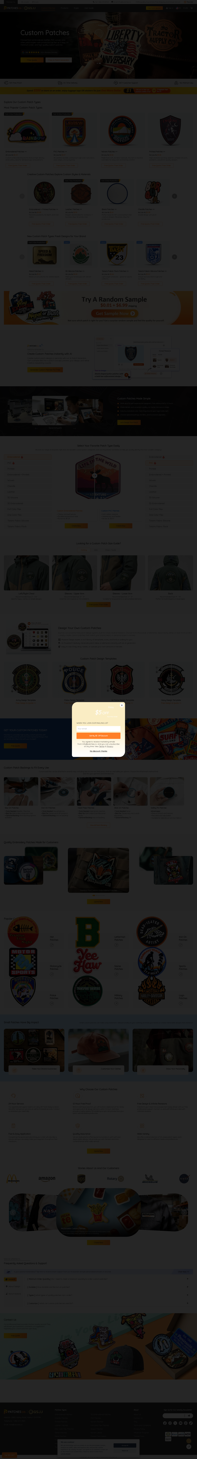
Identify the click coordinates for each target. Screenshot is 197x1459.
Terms (101, 746)
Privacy (110, 746)
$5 (98, 712)
